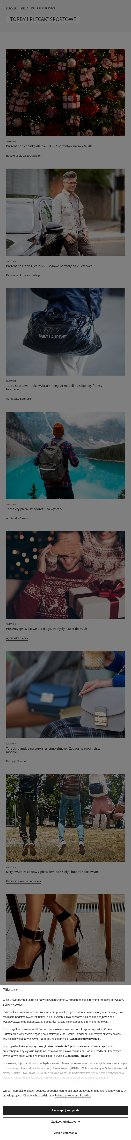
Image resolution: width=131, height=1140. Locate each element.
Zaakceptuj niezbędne (65, 1121)
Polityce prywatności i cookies (73, 1095)
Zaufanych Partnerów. (91, 1082)
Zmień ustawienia (65, 1132)
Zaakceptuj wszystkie (65, 1110)
